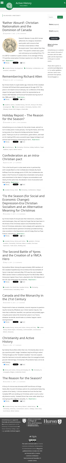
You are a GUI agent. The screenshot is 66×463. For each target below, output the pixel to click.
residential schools (20, 372)
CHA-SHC (27, 105)
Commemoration (8, 289)
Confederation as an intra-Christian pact (21, 157)
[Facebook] (32, 436)
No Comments (22, 33)
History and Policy (31, 327)
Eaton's (27, 409)
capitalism (31, 241)
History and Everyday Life (23, 370)
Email (53, 31)
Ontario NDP (12, 109)
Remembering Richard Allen (22, 76)
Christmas (26, 147)
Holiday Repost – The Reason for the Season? (22, 117)
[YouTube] (34, 436)
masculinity (16, 289)
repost (11, 149)
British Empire (11, 329)
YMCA (22, 289)
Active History (23, 3)
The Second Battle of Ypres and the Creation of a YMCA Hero (21, 255)
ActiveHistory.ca (9, 147)
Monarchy (10, 332)
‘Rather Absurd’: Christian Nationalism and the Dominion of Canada (20, 26)
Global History (31, 406)
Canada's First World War (12, 287)
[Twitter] (30, 436)
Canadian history (9, 68)
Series (16, 190)
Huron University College (8, 429)
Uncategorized (19, 68)
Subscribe (54, 38)
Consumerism (20, 409)
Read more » (10, 60)
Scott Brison (6, 411)
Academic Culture (9, 105)
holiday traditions (35, 147)
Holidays (32, 409)
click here (50, 72)
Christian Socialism (19, 107)
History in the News (36, 105)
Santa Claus (38, 409)
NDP (39, 107)
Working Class (22, 245)
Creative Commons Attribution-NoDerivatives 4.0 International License (32, 446)
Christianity (29, 68)
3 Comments (19, 80)
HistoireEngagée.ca (53, 77)
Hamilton (34, 107)
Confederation (37, 68)
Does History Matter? (21, 406)
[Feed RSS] (36, 436)
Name (54, 24)
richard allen (24, 109)
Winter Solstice (17, 149)
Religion (18, 109)
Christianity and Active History (18, 340)
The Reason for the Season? (22, 378)
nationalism (12, 70)
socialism (28, 243)
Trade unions (13, 245)
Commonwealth (27, 329)
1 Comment (18, 162)
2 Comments (21, 214)
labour (24, 243)
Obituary (5, 109)
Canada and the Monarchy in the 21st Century (22, 297)
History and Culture (20, 241)
